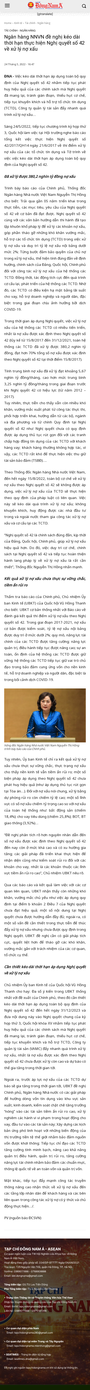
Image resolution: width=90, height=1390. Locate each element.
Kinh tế (18, 23)
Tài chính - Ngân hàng (37, 23)
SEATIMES (12, 1354)
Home (8, 23)
